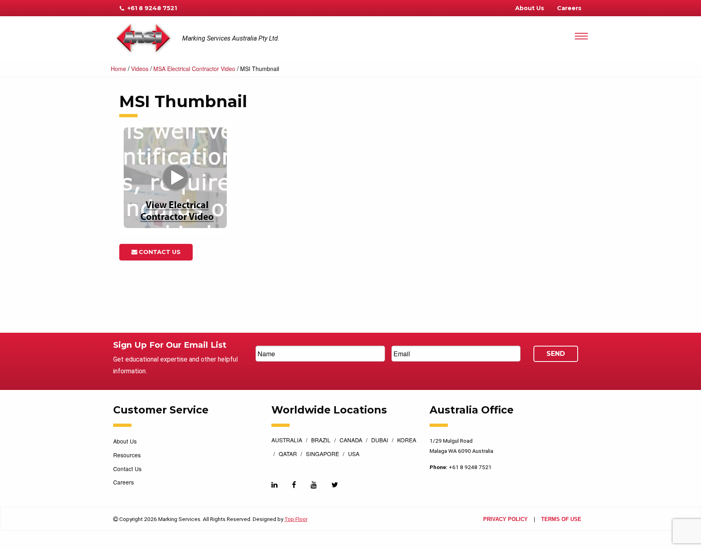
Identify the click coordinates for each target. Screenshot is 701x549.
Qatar (288, 454)
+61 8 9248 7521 (151, 8)
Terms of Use (561, 519)
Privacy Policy (505, 519)
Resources (127, 455)
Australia (286, 440)
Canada (351, 440)
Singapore (322, 454)
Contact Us (159, 252)
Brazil (321, 440)
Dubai (379, 440)
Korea (406, 440)
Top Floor (295, 519)
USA (353, 454)
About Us (529, 8)
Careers (569, 8)
